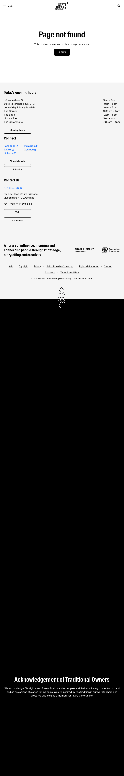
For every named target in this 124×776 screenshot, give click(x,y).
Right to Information (89, 266)
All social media (17, 161)
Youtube (29, 149)
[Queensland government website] (111, 250)
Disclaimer (50, 272)
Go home (62, 52)
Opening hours (17, 130)
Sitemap (108, 266)
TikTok (7, 149)
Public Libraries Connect (58, 266)
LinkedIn (8, 153)
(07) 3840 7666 (13, 188)
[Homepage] (85, 249)
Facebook (9, 146)
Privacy (37, 266)
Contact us (17, 220)
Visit (17, 212)
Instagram (30, 146)
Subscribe (17, 169)
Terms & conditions (69, 272)
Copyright (23, 266)
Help (11, 266)
